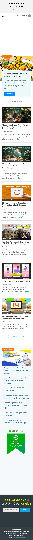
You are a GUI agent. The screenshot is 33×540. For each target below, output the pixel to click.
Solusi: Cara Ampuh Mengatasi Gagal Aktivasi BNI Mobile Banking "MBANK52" (16, 380)
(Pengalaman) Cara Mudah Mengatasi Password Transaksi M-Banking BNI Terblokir (16, 370)
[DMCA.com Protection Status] (16, 529)
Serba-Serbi (6, 199)
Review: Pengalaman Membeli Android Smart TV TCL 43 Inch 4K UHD (15, 405)
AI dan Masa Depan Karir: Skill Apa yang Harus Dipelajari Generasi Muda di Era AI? (15, 127)
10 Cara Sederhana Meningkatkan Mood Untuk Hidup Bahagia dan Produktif (15, 205)
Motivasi (13, 160)
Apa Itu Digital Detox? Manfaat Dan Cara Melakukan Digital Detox (16, 317)
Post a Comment (7, 131)
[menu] (4, 16)
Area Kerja (6, 121)
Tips (12, 121)
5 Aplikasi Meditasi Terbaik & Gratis (16, 281)
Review (5, 278)
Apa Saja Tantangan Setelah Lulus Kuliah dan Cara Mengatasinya (15, 243)
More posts (16, 336)
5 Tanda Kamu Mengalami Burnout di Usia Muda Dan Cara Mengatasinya (15, 166)
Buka (18, 139)
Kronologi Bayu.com (16, 5)
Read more (10, 94)
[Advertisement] (16, 36)
